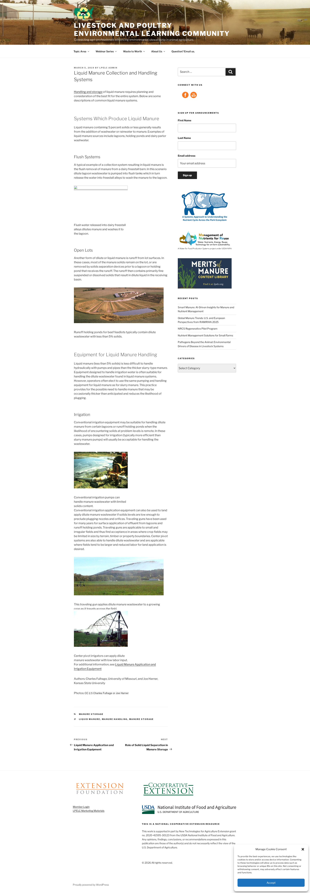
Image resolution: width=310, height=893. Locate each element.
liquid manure (89, 719)
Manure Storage (91, 714)
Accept (271, 882)
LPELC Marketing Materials (88, 810)
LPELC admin (108, 67)
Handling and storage (88, 92)
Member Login (81, 806)
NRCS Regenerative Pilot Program (197, 328)
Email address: (187, 155)
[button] (303, 849)
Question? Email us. (183, 51)
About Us (156, 51)
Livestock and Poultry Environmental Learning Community (152, 29)
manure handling (115, 719)
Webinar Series (105, 51)
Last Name (184, 137)
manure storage (141, 719)
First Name (184, 120)
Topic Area (80, 51)
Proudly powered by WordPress (91, 884)
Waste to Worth (132, 51)
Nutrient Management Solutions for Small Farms (205, 335)
